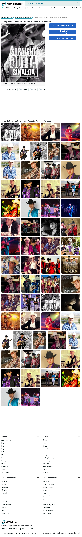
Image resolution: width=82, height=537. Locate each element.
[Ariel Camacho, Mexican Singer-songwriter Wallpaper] (11, 302)
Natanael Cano (6, 452)
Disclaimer (25, 533)
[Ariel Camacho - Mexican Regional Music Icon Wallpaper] (71, 189)
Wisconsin (5, 487)
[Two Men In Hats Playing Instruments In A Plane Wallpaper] (11, 189)
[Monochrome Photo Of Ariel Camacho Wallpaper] (71, 170)
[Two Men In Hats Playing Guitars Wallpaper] (71, 151)
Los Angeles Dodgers (49, 458)
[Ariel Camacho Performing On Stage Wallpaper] (38, 151)
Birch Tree (46, 481)
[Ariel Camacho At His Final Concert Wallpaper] (51, 170)
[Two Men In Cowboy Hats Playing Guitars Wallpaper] (71, 227)
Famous (45, 472)
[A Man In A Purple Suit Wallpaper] (31, 189)
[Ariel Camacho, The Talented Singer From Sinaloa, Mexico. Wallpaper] (71, 208)
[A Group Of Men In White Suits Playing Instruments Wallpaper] (31, 302)
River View (5, 496)
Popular (21, 529)
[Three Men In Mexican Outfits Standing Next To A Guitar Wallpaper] (51, 284)
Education (5, 458)
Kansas (45, 490)
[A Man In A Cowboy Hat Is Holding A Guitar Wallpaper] (31, 170)
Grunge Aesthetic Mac (34, 8)
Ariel (44, 452)
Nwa (35, 89)
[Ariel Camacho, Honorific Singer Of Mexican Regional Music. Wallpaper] (31, 265)
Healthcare (5, 467)
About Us (4, 529)
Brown (4, 508)
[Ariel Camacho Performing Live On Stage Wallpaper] (54, 151)
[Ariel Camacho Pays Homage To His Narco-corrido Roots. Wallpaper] (10, 151)
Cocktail (4, 493)
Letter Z (4, 502)
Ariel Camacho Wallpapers (23, 17)
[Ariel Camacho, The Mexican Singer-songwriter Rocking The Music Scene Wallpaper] (11, 246)
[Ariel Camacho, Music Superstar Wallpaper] (71, 265)
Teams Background (49, 449)
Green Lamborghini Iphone (53, 8)
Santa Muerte (6, 472)
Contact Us (13, 529)
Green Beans (47, 513)
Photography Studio (49, 505)
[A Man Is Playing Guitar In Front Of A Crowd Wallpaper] (31, 132)
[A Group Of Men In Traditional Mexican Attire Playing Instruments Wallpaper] (31, 284)
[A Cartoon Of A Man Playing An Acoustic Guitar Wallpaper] (24, 151)
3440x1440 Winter (48, 484)
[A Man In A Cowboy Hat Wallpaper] (11, 170)
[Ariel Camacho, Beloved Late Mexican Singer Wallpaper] (51, 265)
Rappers (45, 89)
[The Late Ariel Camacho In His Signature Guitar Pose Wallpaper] (11, 227)
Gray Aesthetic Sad (70, 8)
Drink (3, 499)
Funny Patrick (6, 513)
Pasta (44, 493)
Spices (45, 499)
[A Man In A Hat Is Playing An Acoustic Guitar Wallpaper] (71, 302)
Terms (18, 533)
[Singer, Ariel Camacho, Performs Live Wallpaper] (71, 132)
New (27, 529)
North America (6, 505)
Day (3, 449)
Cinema (45, 446)
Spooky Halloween (48, 496)
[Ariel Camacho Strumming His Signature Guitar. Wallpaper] (31, 246)
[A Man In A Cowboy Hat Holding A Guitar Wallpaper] (51, 246)
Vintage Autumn (48, 487)
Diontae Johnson (48, 510)
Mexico (4, 484)
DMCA (34, 533)
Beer (3, 443)
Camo (44, 443)
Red (44, 502)
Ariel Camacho (11, 89)
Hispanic (4, 481)
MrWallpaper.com (7, 17)
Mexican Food (6, 455)
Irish (3, 510)
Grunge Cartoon (19, 8)
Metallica (5, 490)
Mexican (45, 440)
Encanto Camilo (48, 467)
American (46, 464)
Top (31, 529)
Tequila (45, 469)
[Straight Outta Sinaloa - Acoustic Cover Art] (11, 132)
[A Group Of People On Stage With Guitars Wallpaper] (51, 208)
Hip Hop (25, 89)
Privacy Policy (8, 533)
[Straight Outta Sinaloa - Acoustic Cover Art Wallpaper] (51, 302)
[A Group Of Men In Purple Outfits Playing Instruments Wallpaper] (71, 246)
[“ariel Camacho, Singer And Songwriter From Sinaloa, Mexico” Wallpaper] (31, 227)
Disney (45, 455)
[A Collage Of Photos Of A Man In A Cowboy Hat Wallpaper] (11, 265)
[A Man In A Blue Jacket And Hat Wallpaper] (31, 208)
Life (3, 446)
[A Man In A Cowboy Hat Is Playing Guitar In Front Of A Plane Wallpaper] (51, 189)
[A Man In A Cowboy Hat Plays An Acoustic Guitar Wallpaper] (51, 132)
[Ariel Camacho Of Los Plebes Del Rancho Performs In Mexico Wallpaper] (71, 284)
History (4, 461)
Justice (4, 469)
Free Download (63, 26)
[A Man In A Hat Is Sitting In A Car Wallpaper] (51, 227)
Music (3, 464)
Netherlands (46, 508)
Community (46, 461)
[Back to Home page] (13, 3)
